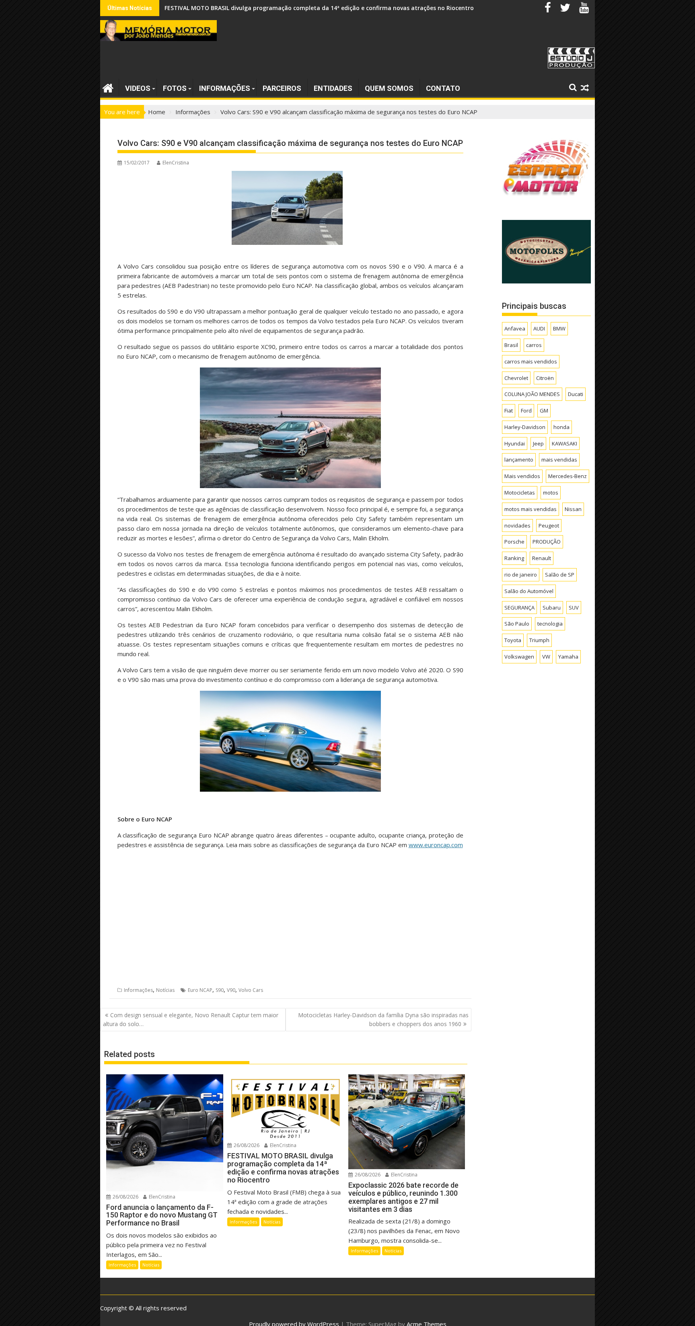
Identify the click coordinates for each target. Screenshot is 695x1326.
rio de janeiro (520, 574)
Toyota (512, 640)
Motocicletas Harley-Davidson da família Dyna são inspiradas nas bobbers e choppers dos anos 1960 (383, 1019)
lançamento (518, 459)
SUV (574, 607)
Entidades (333, 88)
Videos (137, 88)
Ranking (514, 558)
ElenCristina (175, 162)
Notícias (165, 990)
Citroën (545, 378)
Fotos (175, 88)
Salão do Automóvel (528, 591)
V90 (231, 990)
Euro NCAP (200, 990)
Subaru (552, 607)
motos (550, 492)
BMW (559, 328)
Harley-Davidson (524, 427)
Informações (224, 88)
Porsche (514, 541)
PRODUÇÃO (547, 541)
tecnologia (550, 623)
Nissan (573, 509)
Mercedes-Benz (567, 476)
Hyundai (514, 443)
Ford (526, 410)
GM (544, 410)
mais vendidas (559, 459)
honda (561, 427)
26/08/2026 (124, 1196)
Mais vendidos (522, 476)
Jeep (538, 443)
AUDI (539, 328)
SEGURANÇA (519, 607)
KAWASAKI (564, 443)
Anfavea (514, 328)
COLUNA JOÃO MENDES (532, 394)
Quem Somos (389, 88)
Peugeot (549, 525)
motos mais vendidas (530, 509)
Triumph (539, 640)
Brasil (511, 345)
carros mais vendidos (530, 361)
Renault (541, 558)
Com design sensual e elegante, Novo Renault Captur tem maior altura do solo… (190, 1019)
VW (546, 656)
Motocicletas (519, 492)
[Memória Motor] (108, 87)
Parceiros (282, 88)
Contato (443, 88)
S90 (220, 990)
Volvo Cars (251, 990)
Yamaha (568, 656)
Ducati (575, 394)
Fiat (508, 410)
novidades (517, 525)
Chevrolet (516, 378)
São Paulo (516, 623)
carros (534, 345)
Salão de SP (559, 574)
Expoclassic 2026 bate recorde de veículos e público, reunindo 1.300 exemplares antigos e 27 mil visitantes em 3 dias (327, 8)
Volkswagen (519, 656)
